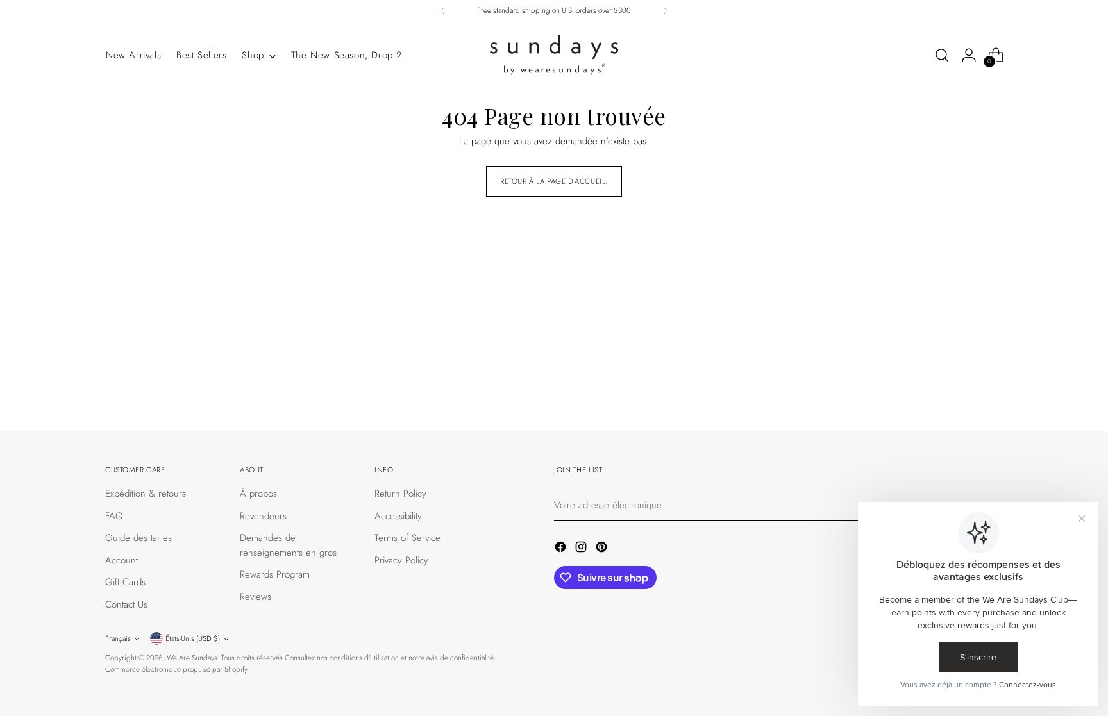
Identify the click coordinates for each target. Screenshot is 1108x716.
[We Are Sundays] (554, 55)
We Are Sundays (192, 658)
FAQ (114, 516)
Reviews (255, 597)
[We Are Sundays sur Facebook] (561, 549)
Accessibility (398, 516)
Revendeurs (263, 516)
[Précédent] (442, 11)
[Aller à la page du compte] (969, 55)
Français (118, 638)
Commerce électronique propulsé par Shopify (176, 669)
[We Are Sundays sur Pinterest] (602, 549)
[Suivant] (665, 11)
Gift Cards (125, 582)
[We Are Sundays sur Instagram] (582, 549)
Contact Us (126, 604)
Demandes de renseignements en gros (288, 545)
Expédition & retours (145, 494)
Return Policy (400, 494)
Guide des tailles (138, 538)
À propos (258, 494)
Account (121, 560)
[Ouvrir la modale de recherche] (942, 55)
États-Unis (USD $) (192, 638)
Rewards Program (275, 574)
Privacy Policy (401, 560)
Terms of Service (407, 538)
